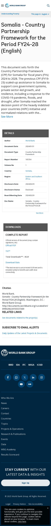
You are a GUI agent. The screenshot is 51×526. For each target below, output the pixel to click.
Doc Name (8, 201)
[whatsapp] (16, 377)
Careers (5, 408)
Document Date (11, 146)
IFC (24, 364)
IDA (18, 364)
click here (22, 521)
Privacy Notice (19, 504)
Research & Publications (13, 434)
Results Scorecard (10, 454)
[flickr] (29, 384)
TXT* (8, 251)
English (44, 14)
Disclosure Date (11, 184)
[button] (48, 5)
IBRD (10, 364)
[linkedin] (33, 377)
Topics (4, 423)
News (4, 403)
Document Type (11, 152)
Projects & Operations (12, 428)
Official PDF (11, 245)
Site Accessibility (35, 504)
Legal (8, 504)
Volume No (9, 165)
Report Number (11, 159)
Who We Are (7, 397)
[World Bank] (25, 352)
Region (7, 176)
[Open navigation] (2, 5)
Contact (5, 413)
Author (7, 141)
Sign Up (25, 483)
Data (3, 444)
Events (4, 439)
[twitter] (24, 377)
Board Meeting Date (13, 195)
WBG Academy (8, 449)
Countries (6, 418)
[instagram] (41, 377)
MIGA (31, 364)
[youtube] (21, 384)
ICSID (40, 364)
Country (7, 171)
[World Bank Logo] (15, 6)
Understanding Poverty (10, 14)
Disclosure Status (12, 190)
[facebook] (7, 377)
